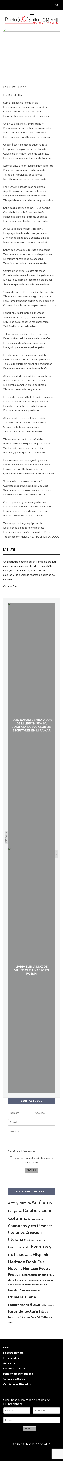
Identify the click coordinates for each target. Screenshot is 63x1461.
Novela (13, 1290)
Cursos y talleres (14, 1379)
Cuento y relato (19, 1247)
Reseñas (38, 1304)
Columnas (19, 1218)
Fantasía (28, 1255)
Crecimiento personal (36, 1240)
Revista (50, 1305)
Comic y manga (37, 1219)
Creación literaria (14, 1368)
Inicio (6, 1347)
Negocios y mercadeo (24, 1284)
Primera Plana (22, 1297)
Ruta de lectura (23, 1311)
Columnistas (11, 1358)
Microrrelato (34, 1280)
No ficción (42, 1284)
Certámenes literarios (17, 1384)
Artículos (41, 1202)
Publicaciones (18, 1305)
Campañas (15, 1211)
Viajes (10, 1322)
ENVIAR (31, 1170)
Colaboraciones (39, 1211)
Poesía (24, 1290)
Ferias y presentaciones (18, 1374)
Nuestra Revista (13, 1353)
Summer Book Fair (30, 1317)
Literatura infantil (35, 1275)
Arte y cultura (19, 1203)
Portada (35, 1290)
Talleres (46, 1317)
